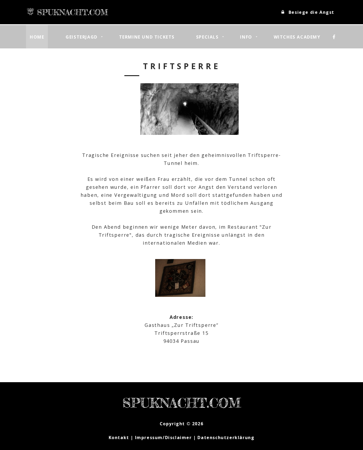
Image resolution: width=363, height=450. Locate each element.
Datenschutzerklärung (225, 437)
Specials (207, 37)
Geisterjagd (82, 37)
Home (37, 37)
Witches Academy (297, 37)
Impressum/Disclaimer (163, 437)
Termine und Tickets (147, 37)
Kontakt (119, 437)
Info (246, 37)
